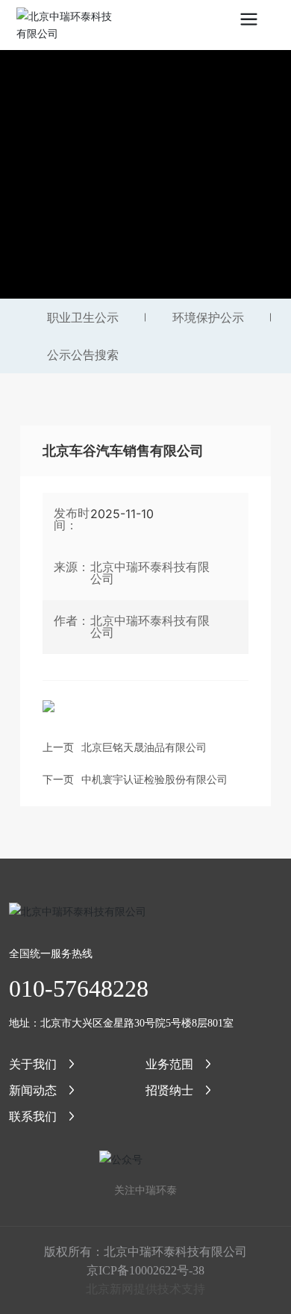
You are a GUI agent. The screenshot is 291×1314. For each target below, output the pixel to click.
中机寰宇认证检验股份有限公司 (154, 779)
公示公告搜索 (83, 354)
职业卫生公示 (83, 317)
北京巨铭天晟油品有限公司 (144, 747)
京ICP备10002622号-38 (145, 1270)
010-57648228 (78, 988)
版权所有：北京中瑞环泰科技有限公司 (145, 1251)
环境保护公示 (208, 317)
